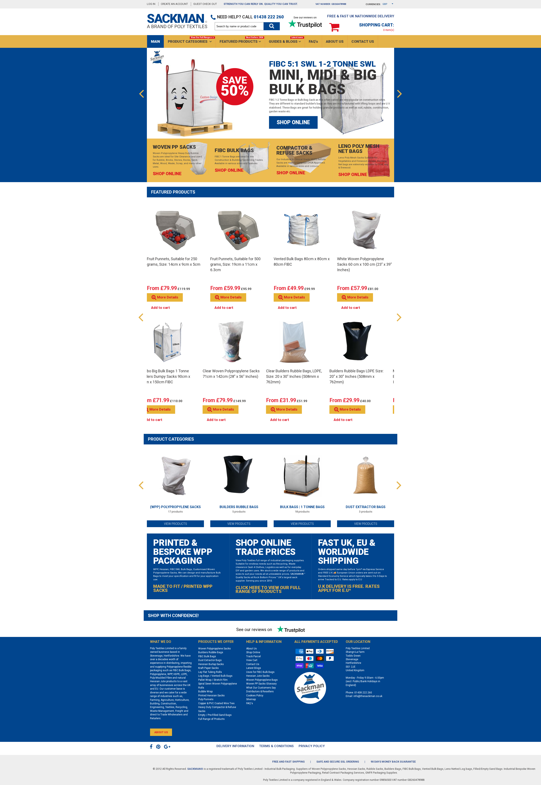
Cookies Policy (254, 695)
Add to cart (160, 307)
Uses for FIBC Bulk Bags (260, 672)
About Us (251, 648)
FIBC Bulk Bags (207, 656)
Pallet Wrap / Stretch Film (213, 679)
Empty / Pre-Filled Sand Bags (215, 715)
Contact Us (252, 664)
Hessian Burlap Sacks (211, 664)
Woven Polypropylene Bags (262, 679)
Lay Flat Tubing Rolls (210, 672)
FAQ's (313, 41)
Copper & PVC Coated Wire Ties (216, 703)
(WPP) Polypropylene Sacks (175, 507)
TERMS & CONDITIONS (276, 746)
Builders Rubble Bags (239, 507)
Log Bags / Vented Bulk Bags (215, 675)
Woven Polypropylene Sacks (214, 648)
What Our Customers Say (261, 687)
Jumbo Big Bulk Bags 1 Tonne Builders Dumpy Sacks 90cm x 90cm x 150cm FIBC (164, 376)
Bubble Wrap (205, 691)
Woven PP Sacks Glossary (261, 683)
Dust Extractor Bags (365, 507)
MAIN (155, 41)
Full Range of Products (211, 719)
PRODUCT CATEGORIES (191, 40)
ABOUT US (335, 41)
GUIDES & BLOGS (286, 40)
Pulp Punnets (205, 699)
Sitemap (251, 699)
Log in (151, 3)
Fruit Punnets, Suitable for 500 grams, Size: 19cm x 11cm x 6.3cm (235, 264)
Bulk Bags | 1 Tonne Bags (302, 507)
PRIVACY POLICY (312, 746)
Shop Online (253, 652)
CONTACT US (362, 41)
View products (175, 523)
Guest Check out (205, 3)
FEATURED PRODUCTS (241, 40)
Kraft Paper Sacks (208, 668)
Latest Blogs (253, 668)
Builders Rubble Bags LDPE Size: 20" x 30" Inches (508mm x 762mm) (356, 376)
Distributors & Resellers (260, 691)
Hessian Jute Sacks (258, 675)
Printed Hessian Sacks (211, 695)
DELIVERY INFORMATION (235, 746)
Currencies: (373, 4)
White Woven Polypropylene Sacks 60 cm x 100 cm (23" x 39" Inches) (364, 264)
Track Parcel (253, 656)
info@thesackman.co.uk (368, 696)
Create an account (174, 3)
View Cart (251, 660)
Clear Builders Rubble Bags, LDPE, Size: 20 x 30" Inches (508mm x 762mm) (294, 376)
